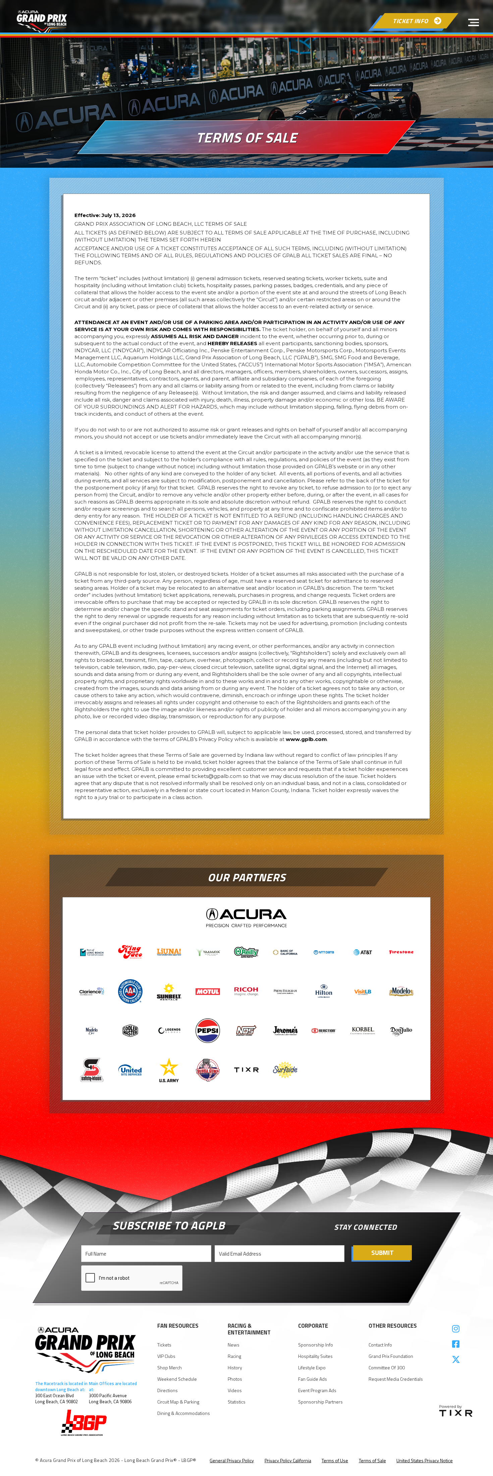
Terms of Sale (372, 1460)
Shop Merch (169, 1367)
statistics (236, 1402)
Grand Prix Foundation (391, 1356)
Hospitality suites (315, 1356)
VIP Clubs (166, 1356)
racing (234, 1356)
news (233, 1344)
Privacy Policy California (288, 1460)
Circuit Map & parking (178, 1402)
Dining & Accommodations (183, 1413)
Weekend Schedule (177, 1379)
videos (235, 1390)
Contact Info (380, 1344)
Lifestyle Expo (312, 1367)
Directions (167, 1390)
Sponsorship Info (315, 1344)
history (235, 1367)
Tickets (164, 1344)
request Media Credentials (396, 1379)
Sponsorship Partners (320, 1402)
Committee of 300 (387, 1367)
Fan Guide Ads (312, 1379)
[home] (42, 22)
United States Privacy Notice (424, 1460)
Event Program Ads (317, 1390)
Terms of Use (335, 1460)
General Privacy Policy (232, 1460)
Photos (235, 1379)
